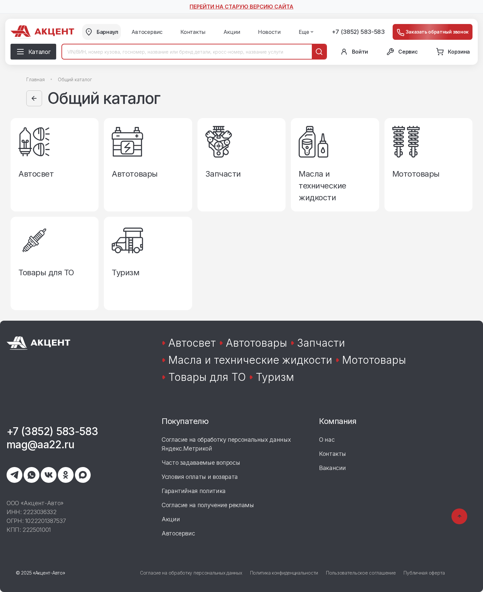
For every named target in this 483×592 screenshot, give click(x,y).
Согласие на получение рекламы (208, 505)
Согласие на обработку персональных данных (191, 573)
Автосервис (178, 533)
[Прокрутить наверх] (459, 516)
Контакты (332, 453)
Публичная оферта (424, 573)
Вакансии (332, 467)
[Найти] (319, 51)
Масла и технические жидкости (250, 360)
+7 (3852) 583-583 (358, 31)
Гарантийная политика (194, 490)
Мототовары (374, 360)
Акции (171, 519)
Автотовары (256, 342)
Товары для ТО (207, 377)
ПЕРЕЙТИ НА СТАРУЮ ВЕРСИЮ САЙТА (241, 6)
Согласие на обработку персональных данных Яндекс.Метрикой (226, 444)
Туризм (275, 377)
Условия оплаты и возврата (200, 476)
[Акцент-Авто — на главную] (42, 32)
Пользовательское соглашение (361, 573)
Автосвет (192, 342)
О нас (326, 439)
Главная (35, 79)
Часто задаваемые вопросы (201, 462)
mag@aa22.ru (40, 444)
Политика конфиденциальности (284, 573)
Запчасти (321, 342)
